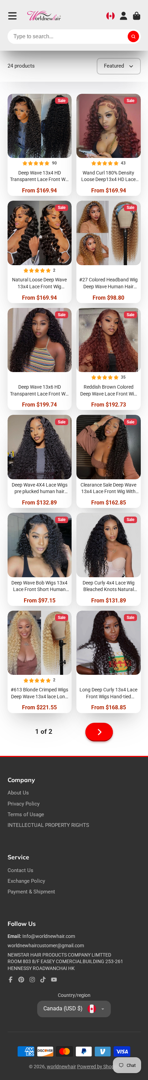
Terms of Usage (26, 814)
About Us (18, 793)
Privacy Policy (24, 804)
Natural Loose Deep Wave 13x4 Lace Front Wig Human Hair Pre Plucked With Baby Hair (40, 252)
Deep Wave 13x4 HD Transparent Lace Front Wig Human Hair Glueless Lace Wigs (40, 145)
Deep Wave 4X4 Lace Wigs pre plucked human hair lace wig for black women (40, 461)
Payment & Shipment (31, 892)
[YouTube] (54, 980)
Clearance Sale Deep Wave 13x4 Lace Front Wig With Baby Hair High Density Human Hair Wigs (108, 461)
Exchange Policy (26, 881)
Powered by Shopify (98, 1066)
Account (123, 16)
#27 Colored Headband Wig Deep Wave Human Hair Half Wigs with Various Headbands (108, 252)
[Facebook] (11, 980)
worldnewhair (61, 1066)
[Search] (133, 36)
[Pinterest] (21, 980)
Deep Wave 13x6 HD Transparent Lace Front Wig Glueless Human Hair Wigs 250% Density (40, 359)
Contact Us (20, 870)
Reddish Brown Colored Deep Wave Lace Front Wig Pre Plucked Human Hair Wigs (108, 359)
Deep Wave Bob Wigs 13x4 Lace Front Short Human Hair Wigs (40, 559)
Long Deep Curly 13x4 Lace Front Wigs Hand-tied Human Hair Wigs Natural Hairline (108, 662)
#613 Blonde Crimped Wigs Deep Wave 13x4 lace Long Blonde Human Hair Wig (40, 662)
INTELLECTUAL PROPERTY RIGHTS (48, 825)
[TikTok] (43, 980)
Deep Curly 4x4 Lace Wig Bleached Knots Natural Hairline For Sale (108, 559)
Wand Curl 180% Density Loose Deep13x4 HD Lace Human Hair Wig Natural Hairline (108, 145)
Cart (137, 16)
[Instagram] (32, 980)
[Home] (44, 15)
